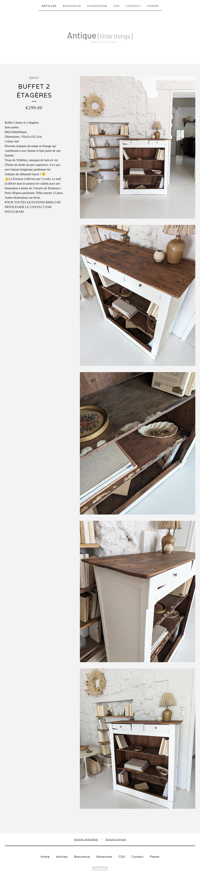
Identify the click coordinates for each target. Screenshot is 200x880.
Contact (133, 6)
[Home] (100, 37)
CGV (116, 6)
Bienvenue (72, 6)
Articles (48, 6)
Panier (153, 6)
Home (45, 857)
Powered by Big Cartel (100, 868)
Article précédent (86, 839)
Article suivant (115, 839)
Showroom (97, 6)
